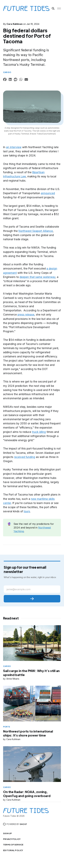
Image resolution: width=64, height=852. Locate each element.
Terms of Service (13, 844)
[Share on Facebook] (5, 80)
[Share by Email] (26, 80)
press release (26, 314)
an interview (13, 147)
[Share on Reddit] (15, 80)
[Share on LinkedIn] (10, 80)
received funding (24, 457)
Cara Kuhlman (15, 23)
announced (48, 193)
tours (27, 511)
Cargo (7, 72)
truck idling (39, 431)
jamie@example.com (18, 589)
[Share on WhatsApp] (20, 80)
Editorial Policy (13, 850)
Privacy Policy (12, 839)
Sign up (7, 833)
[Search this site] (53, 8)
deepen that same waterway (37, 277)
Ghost (23, 824)
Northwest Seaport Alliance (35, 231)
